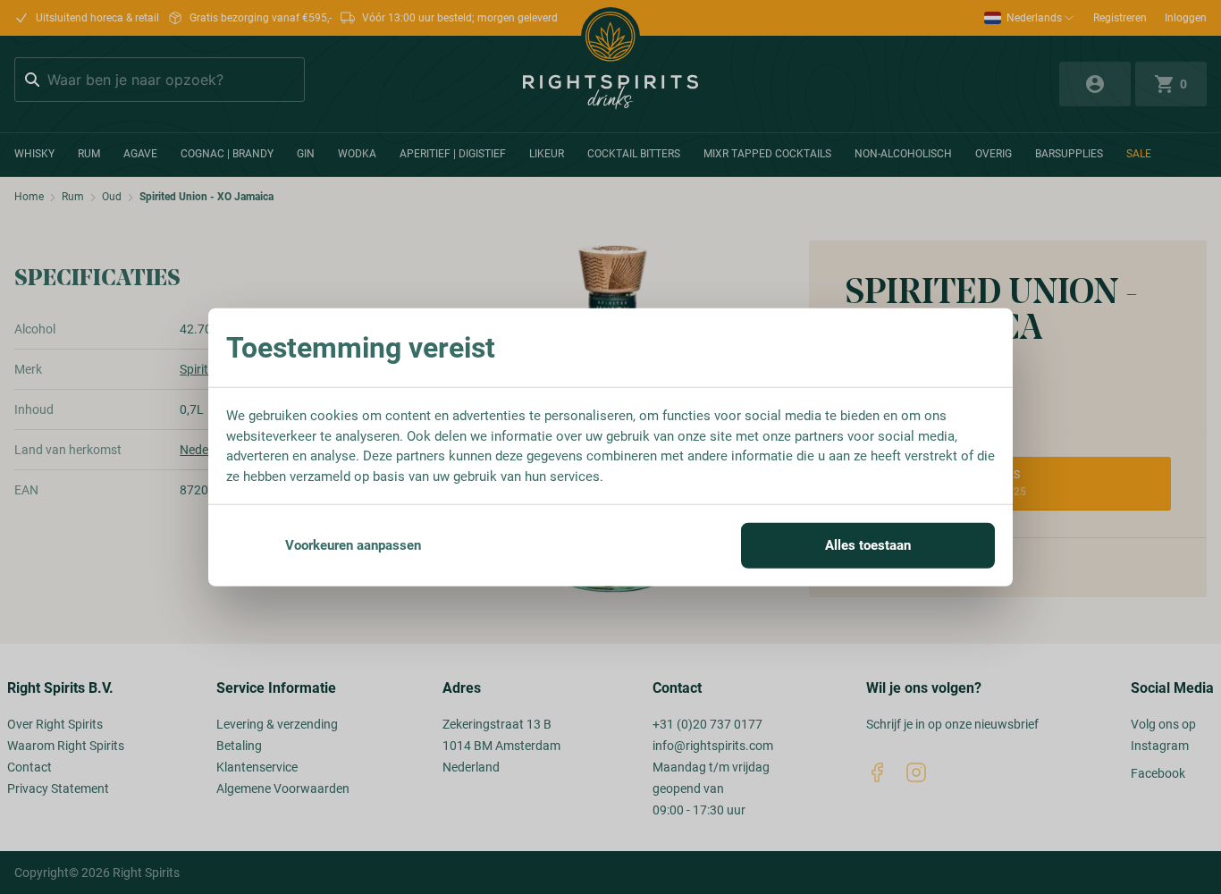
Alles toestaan (868, 545)
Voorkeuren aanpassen (353, 545)
